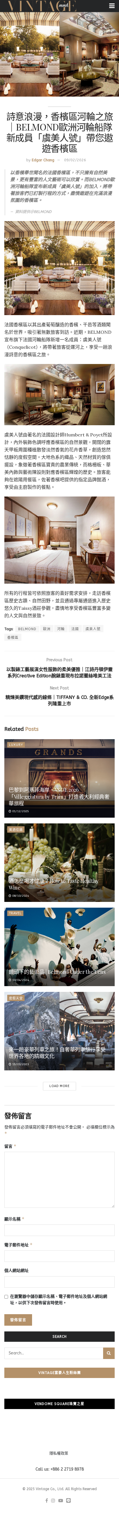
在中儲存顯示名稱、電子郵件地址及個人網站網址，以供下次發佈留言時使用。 (58, 1299)
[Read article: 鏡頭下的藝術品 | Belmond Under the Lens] (59, 947)
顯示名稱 (14, 1219)
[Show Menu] (112, 6)
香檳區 (12, 638)
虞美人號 (93, 629)
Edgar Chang (43, 160)
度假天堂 (16, 998)
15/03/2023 (20, 1064)
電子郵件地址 (18, 1244)
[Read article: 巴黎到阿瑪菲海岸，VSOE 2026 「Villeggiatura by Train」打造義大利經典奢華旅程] (59, 778)
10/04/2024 (20, 980)
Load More (59, 1086)
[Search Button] (109, 1353)
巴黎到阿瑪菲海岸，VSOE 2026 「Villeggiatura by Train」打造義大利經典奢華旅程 (59, 796)
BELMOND (27, 629)
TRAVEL (15, 913)
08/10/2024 (20, 896)
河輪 (61, 629)
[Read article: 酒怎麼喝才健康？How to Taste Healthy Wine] (59, 862)
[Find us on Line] (68, 1501)
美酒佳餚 (16, 830)
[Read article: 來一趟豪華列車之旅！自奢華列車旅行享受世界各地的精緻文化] (59, 1031)
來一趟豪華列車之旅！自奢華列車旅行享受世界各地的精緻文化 (57, 1052)
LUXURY (16, 745)
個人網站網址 (16, 1270)
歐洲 (47, 629)
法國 (75, 629)
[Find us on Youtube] (60, 1501)
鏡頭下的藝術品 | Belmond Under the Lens (57, 971)
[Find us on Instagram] (53, 1501)
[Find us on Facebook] (46, 1501)
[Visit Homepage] (41, 6)
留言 (10, 1146)
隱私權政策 (58, 1453)
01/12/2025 (20, 811)
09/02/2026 (75, 160)
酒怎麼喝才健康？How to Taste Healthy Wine (53, 884)
